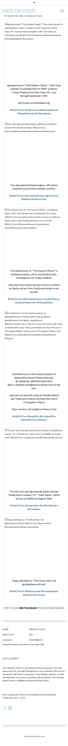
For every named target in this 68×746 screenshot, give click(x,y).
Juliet (26, 736)
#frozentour (33, 508)
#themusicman (33, 591)
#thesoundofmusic (33, 298)
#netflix (44, 505)
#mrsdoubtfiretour (35, 195)
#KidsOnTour (17, 109)
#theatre (26, 199)
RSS (31, 634)
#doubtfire (33, 416)
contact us (13, 680)
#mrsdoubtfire (48, 416)
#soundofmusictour (25, 302)
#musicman (39, 594)
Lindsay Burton (49, 694)
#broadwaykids (49, 591)
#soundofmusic (51, 298)
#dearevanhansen (48, 109)
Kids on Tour (18, 11)
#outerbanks (32, 505)
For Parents (36, 640)
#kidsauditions (45, 302)
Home (5, 629)
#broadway (44, 113)
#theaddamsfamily (27, 113)
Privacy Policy (37, 629)
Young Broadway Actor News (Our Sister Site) (23, 644)
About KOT (8, 634)
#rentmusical (32, 109)
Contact (7, 640)
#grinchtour (52, 195)
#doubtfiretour (29, 419)
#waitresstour (38, 199)
